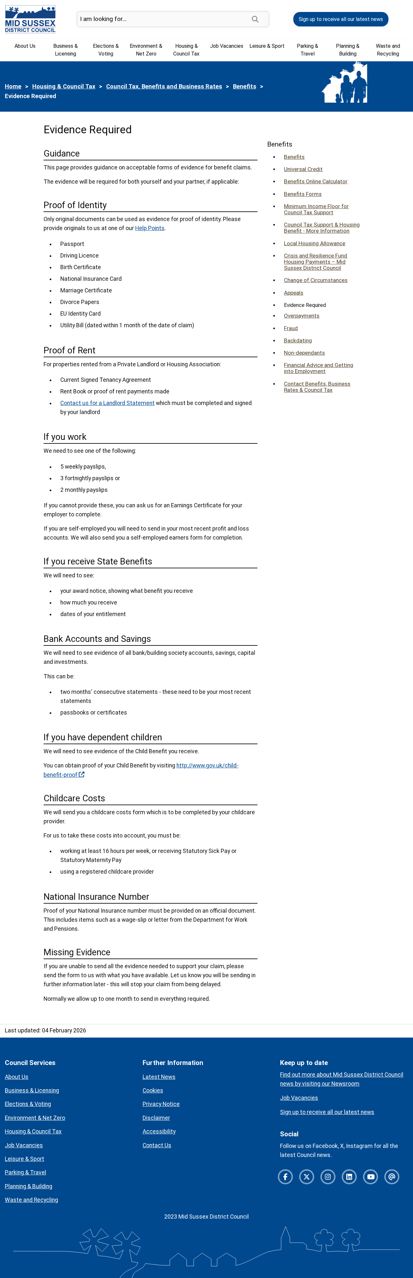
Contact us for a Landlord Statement (107, 403)
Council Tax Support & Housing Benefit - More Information (322, 228)
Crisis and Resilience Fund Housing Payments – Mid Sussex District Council (315, 262)
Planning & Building (347, 50)
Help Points (150, 228)
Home (13, 86)
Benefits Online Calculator (316, 181)
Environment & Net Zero (146, 50)
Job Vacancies (226, 46)
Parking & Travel (307, 50)
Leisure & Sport (267, 46)
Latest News (159, 1077)
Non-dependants (304, 353)
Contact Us (157, 1145)
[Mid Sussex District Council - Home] (30, 19)
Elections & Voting (106, 50)
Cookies (153, 1090)
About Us (25, 46)
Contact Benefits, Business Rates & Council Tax (317, 387)
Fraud (291, 328)
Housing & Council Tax (186, 50)
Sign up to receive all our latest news (341, 19)
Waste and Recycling (388, 50)
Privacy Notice (161, 1104)
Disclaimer (156, 1118)
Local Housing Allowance (314, 243)
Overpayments (301, 316)
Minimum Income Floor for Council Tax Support (316, 209)
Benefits (244, 86)
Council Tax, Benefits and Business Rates (164, 86)
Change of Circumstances (316, 280)
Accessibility (159, 1131)
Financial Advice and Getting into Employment (318, 368)
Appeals (293, 293)
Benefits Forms (303, 194)
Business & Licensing (65, 50)
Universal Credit (303, 169)
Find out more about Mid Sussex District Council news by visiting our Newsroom (341, 1079)
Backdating (298, 341)
